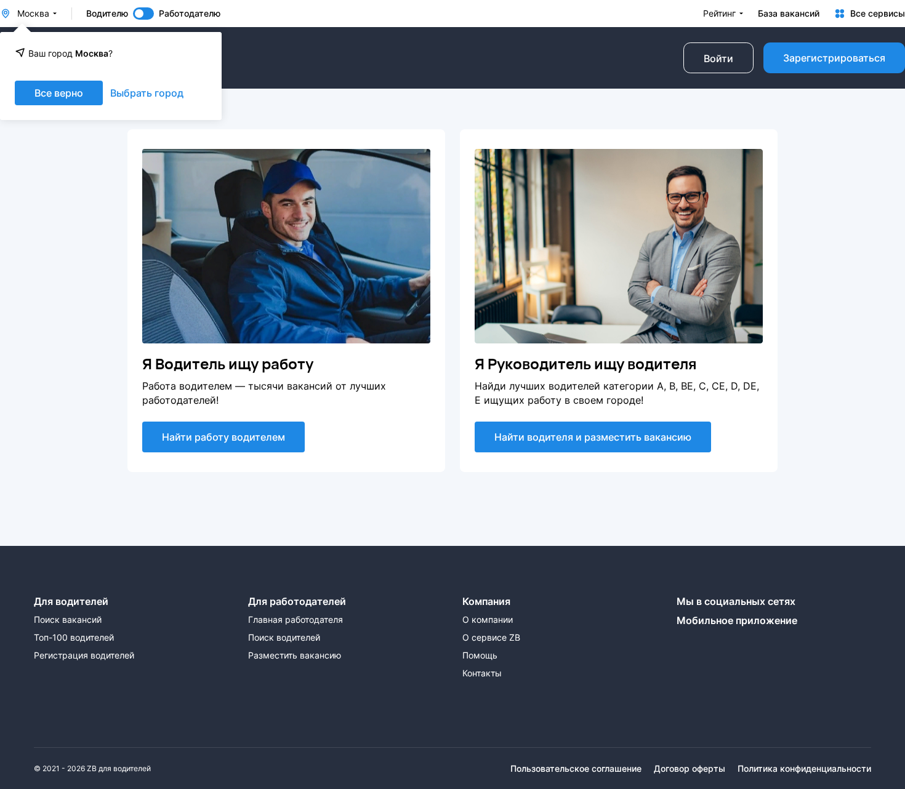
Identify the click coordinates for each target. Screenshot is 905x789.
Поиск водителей (284, 638)
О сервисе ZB (491, 638)
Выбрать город (146, 92)
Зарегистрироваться (834, 58)
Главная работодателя (295, 620)
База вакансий (788, 13)
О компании (487, 620)
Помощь (479, 655)
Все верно (58, 93)
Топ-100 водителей (74, 638)
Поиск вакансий (68, 620)
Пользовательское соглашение (576, 769)
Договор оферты (689, 769)
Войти (718, 58)
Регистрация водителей (84, 655)
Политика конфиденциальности (804, 769)
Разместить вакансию (294, 655)
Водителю (107, 13)
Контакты (482, 673)
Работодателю (189, 13)
